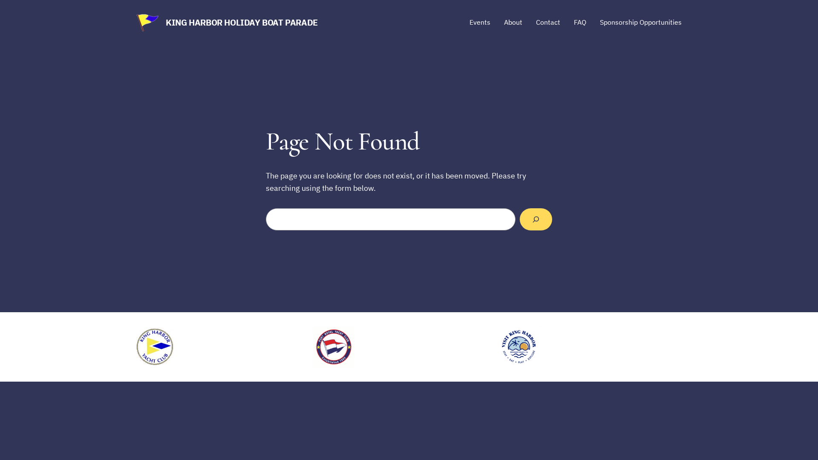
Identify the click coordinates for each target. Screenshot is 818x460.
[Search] (536, 219)
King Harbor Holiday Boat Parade (242, 22)
